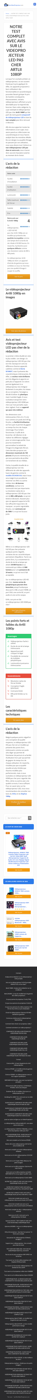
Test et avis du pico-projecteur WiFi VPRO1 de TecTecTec (18, 1255)
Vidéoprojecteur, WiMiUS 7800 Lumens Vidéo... (22, 891)
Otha (14, 794)
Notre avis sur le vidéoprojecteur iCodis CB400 (18, 1178)
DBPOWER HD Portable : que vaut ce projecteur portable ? (18, 1081)
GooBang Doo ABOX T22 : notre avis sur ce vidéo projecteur (18, 1098)
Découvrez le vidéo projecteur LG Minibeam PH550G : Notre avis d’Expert (18, 1086)
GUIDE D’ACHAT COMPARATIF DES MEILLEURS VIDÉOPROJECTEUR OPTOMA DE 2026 (18, 1103)
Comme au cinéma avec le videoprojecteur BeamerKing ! (18, 1019)
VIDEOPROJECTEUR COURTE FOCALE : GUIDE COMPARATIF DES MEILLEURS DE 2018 (18, 1347)
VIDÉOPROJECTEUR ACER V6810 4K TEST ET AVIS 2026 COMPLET (18, 1296)
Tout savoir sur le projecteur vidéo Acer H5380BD (18, 1271)
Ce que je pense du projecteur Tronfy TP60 (18, 999)
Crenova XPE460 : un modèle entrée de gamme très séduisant (18, 1070)
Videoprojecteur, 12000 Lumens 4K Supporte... (21, 934)
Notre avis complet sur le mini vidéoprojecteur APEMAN (18, 1150)
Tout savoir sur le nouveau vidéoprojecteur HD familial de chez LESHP (18, 1266)
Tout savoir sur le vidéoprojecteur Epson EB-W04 (18, 1275)
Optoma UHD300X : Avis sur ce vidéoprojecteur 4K (18, 1227)
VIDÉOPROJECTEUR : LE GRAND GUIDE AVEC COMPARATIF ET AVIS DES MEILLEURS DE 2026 (18, 1280)
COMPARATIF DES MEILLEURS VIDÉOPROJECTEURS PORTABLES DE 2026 (18, 1055)
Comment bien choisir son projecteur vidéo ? (18, 1024)
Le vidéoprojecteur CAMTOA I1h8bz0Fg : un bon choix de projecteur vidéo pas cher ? (19, 1130)
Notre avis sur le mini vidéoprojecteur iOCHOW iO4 (18, 1156)
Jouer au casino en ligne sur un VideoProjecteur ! (18, 1119)
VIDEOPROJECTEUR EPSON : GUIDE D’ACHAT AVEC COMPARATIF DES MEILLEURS (18, 1353)
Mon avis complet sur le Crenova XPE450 (18, 1140)
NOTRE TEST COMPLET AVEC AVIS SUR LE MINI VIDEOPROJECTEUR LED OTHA (18, 1182)
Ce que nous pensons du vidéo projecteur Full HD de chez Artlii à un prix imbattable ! (18, 1008)
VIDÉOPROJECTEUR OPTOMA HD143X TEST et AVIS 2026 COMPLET (18, 1370)
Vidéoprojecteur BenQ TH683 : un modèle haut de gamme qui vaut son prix (18, 1319)
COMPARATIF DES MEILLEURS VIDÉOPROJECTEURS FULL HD (18, 1049)
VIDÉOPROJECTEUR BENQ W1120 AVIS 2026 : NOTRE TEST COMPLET (18, 1336)
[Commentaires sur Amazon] (20, 909)
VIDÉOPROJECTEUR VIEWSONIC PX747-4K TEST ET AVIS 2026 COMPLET (18, 1381)
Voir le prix (18, 870)
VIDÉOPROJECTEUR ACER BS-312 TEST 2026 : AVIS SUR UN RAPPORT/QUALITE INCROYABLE (18, 1291)
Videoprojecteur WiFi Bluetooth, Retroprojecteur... (22, 905)
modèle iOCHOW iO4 (14, 475)
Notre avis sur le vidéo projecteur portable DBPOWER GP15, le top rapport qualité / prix (18, 1173)
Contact (18, 1059)
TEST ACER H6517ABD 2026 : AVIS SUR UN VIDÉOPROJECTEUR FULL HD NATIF (19, 1250)
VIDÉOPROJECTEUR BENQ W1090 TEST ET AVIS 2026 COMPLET (18, 1330)
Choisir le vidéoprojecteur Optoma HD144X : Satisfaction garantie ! (18, 1013)
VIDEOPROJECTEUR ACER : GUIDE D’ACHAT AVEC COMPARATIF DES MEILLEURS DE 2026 (18, 1285)
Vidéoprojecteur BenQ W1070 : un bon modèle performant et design (18, 1325)
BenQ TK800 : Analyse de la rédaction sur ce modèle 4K (18, 989)
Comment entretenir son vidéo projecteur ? (18, 1027)
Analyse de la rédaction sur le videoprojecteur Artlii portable (18, 978)
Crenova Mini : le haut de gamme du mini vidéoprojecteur (18, 1064)
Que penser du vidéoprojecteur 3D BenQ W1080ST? (18, 1238)
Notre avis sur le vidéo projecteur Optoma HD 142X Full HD (18, 1167)
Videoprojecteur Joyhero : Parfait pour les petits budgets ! (18, 1364)
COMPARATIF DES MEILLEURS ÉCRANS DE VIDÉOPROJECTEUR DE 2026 (18, 1032)
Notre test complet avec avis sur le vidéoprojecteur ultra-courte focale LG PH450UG (18, 1205)
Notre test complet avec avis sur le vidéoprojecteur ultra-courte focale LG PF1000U (18, 1199)
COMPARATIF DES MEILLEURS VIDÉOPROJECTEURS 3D (18, 1038)
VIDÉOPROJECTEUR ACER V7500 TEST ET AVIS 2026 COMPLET (19, 1302)
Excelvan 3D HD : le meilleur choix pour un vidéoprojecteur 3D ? (18, 1092)
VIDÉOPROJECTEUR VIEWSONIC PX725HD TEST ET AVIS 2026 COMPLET (18, 1375)
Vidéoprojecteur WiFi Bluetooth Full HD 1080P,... (22, 948)
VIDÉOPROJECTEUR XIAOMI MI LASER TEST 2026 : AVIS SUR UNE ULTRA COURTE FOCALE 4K (18, 1392)
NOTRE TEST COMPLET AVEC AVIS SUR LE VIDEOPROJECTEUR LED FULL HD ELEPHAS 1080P (18, 1188)
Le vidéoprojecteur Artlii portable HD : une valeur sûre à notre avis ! (18, 1124)
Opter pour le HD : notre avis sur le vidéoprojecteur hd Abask (18, 1216)
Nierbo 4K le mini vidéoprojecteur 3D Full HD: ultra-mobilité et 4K (18, 1145)
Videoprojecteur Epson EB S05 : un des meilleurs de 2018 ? (19, 1358)
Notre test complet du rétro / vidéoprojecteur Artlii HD (18, 1210)
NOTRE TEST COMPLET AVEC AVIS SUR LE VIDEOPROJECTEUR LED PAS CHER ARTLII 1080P (18, 1193)
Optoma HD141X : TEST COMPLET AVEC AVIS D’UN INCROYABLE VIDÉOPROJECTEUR (19, 1221)
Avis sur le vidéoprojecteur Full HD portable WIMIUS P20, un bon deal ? (18, 983)
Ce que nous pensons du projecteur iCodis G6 (18, 1003)
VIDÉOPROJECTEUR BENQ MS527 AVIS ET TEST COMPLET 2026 (18, 1313)
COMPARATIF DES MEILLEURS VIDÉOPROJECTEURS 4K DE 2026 (18, 1043)
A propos (18, 973)
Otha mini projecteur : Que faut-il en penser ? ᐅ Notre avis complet (18, 1233)
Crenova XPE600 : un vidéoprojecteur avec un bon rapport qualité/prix (18, 1075)
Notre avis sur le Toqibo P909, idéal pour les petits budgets (18, 1161)
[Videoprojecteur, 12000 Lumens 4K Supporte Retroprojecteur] (10, 934)
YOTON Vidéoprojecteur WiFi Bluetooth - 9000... (22, 920)
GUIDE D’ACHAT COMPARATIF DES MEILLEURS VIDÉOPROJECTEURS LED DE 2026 (18, 1109)
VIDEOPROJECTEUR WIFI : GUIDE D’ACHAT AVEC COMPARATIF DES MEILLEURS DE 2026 (18, 1386)
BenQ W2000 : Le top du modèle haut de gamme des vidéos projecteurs (18, 994)
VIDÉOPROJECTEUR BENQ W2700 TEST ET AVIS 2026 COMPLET (18, 1341)
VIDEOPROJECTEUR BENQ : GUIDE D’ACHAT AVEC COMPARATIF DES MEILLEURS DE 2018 (18, 1308)
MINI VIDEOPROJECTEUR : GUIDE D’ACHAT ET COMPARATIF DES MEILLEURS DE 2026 (19, 1135)
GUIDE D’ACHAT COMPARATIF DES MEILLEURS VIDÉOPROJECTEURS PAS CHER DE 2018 (18, 1115)
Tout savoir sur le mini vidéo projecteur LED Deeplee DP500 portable (18, 1261)
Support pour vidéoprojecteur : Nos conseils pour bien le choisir (18, 1244)
